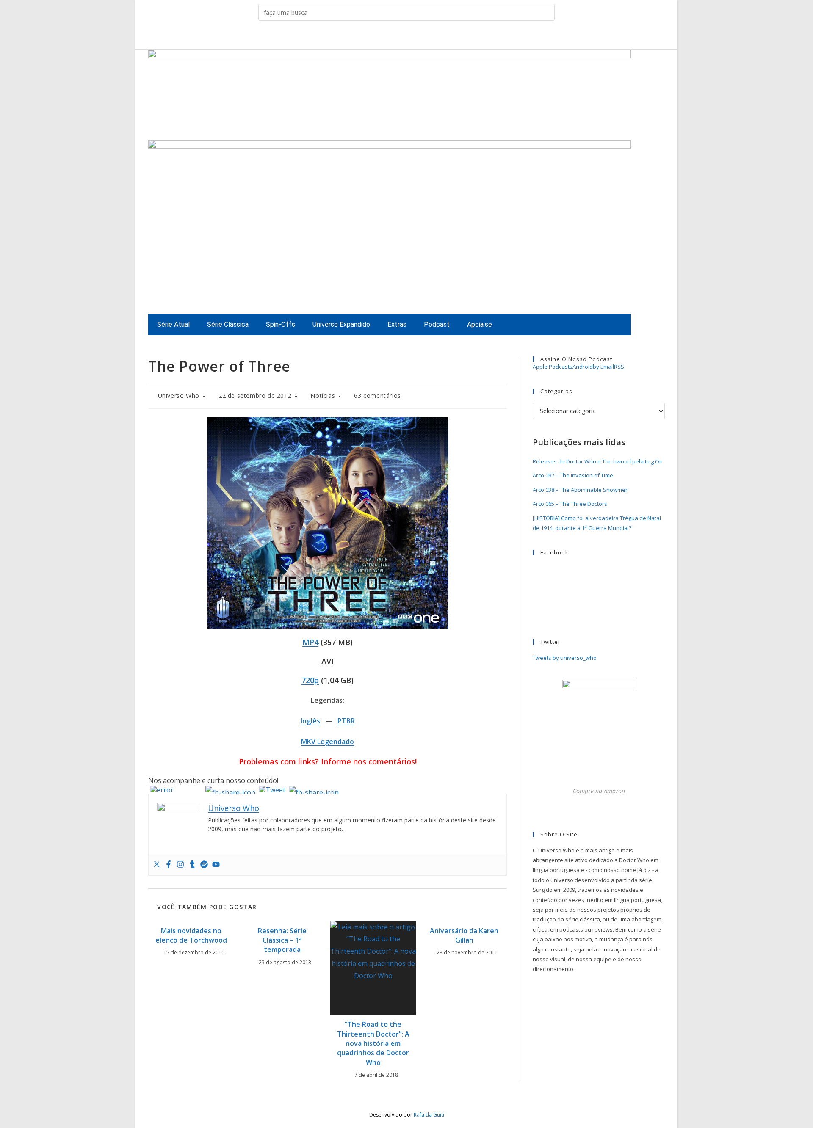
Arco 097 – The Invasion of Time (573, 475)
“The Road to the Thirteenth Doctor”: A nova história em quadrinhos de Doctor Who (373, 1043)
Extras (396, 324)
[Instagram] (180, 864)
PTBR (346, 720)
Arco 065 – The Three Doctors (570, 503)
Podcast (437, 324)
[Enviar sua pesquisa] (546, 12)
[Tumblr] (192, 864)
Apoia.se (479, 324)
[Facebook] (168, 864)
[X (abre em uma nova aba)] (373, 36)
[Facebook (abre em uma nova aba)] (386, 36)
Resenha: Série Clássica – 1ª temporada (282, 940)
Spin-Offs (280, 324)
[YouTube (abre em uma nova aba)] (426, 36)
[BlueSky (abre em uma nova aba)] (439, 36)
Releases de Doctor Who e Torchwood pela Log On (598, 461)
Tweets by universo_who (565, 658)
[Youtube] (216, 864)
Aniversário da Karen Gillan (464, 935)
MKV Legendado (327, 741)
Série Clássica (228, 324)
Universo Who (178, 396)
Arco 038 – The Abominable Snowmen (581, 490)
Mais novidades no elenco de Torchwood (191, 935)
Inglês (310, 720)
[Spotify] (204, 864)
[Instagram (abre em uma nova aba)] (399, 36)
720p (310, 680)
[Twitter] (156, 864)
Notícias (322, 396)
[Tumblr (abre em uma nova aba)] (413, 36)
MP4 (310, 642)
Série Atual (173, 324)
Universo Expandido (341, 324)
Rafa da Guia (429, 1114)
